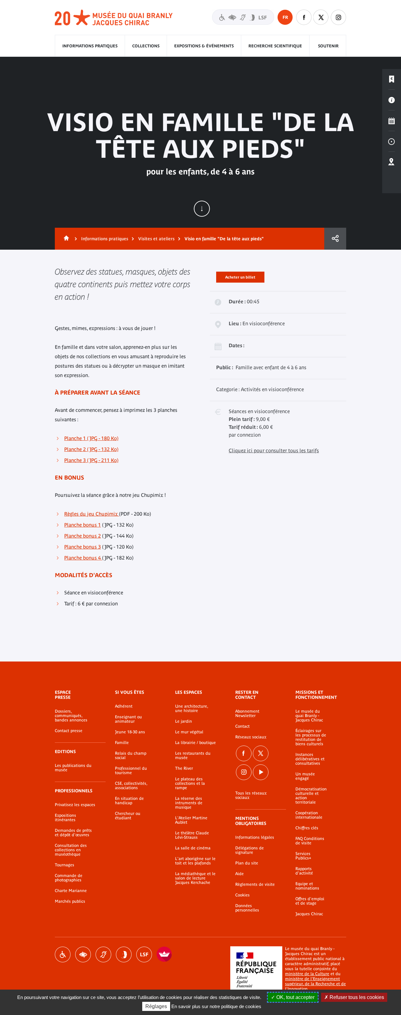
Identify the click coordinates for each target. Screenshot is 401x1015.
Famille (122, 743)
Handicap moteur (62, 954)
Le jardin (183, 721)
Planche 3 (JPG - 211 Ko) (91, 460)
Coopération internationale (308, 815)
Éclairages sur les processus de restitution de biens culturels (310, 737)
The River (184, 768)
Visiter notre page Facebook (304, 17)
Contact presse (68, 731)
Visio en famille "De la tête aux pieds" (224, 238)
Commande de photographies (68, 878)
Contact (242, 726)
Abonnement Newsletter (247, 713)
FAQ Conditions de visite (309, 841)
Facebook (243, 753)
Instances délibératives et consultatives (310, 759)
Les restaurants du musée (193, 755)
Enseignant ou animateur (128, 719)
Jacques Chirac (309, 914)
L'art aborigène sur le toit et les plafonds (195, 861)
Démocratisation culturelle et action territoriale (311, 796)
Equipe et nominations (307, 886)
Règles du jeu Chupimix (91, 514)
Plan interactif (391, 162)
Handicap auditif (103, 954)
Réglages (156, 1006)
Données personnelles (247, 908)
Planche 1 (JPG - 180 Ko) (91, 438)
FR (285, 17)
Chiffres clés (306, 828)
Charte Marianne (71, 891)
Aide (239, 874)
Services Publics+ (303, 856)
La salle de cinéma (193, 848)
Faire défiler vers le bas (202, 208)
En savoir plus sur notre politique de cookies (216, 1006)
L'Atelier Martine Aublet (191, 820)
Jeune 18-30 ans (130, 732)
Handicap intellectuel (124, 954)
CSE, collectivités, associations (131, 785)
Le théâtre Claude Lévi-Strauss (192, 835)
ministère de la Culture (307, 973)
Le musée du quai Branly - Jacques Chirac (309, 715)
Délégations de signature (249, 850)
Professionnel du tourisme (131, 770)
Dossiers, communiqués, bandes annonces (71, 715)
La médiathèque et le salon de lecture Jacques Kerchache (195, 878)
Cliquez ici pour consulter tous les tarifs (274, 450)
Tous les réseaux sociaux (251, 795)
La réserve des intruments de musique (188, 803)
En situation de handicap (129, 800)
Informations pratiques (89, 46)
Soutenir (328, 46)
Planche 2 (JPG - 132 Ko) (91, 449)
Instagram (338, 17)
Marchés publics (70, 901)
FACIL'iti (164, 954)
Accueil (65, 239)
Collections (145, 46)
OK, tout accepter (295, 997)
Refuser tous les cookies (356, 997)
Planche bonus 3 (82, 547)
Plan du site (246, 863)
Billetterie (391, 79)
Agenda (391, 120)
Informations (391, 100)
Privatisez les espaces (75, 805)
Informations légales (254, 837)
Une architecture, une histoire (191, 708)
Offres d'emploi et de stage (309, 901)
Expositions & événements (204, 46)
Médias (391, 141)
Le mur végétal (189, 732)
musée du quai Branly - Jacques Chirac (114, 18)
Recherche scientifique (275, 46)
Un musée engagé (305, 776)
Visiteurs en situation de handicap (243, 17)
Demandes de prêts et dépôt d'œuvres (73, 832)
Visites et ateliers (156, 238)
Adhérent (124, 706)
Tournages (64, 865)
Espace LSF (144, 954)
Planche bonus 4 (83, 558)
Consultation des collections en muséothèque (71, 850)
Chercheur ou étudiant (127, 815)
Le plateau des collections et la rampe (190, 783)
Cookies (242, 895)
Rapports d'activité (304, 871)
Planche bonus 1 (82, 525)
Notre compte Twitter (321, 17)
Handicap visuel (83, 954)
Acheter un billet (240, 276)
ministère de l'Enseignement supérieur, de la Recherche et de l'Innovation (315, 983)
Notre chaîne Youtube (260, 772)
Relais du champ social (130, 755)
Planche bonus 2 (82, 536)
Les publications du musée (73, 767)
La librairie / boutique (195, 743)
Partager (335, 239)
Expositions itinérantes (65, 817)
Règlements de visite (255, 884)
